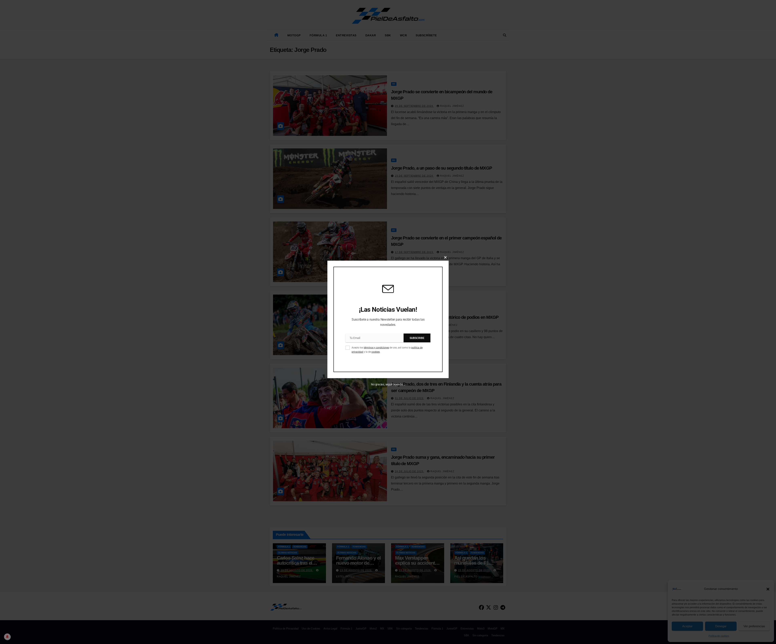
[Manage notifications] (7, 637)
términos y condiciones (376, 347)
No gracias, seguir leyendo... (388, 384)
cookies (375, 351)
